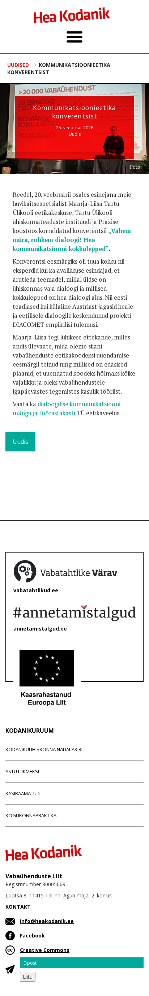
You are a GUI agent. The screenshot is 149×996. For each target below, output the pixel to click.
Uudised (18, 64)
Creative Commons (44, 950)
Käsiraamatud (22, 793)
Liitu (28, 976)
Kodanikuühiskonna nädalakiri (43, 749)
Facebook (32, 935)
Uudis (75, 134)
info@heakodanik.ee (47, 921)
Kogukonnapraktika (30, 815)
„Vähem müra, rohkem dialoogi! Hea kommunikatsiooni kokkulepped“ (72, 240)
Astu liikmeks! (22, 771)
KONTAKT (18, 906)
